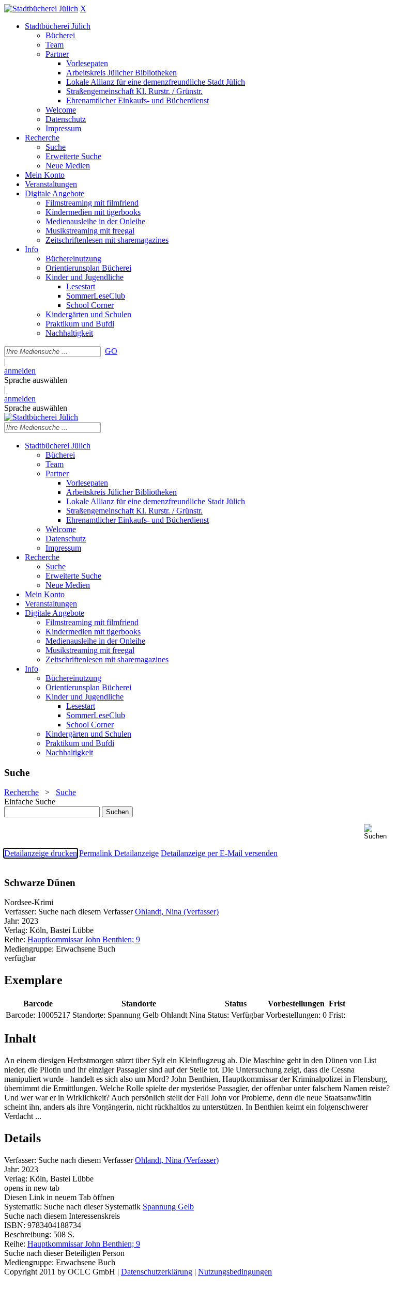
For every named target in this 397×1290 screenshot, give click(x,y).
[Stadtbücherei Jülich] (41, 8)
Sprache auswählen (35, 380)
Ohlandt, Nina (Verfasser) (177, 911)
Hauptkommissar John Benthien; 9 (83, 939)
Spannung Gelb (168, 1206)
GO (111, 351)
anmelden (20, 370)
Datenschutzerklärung (156, 1271)
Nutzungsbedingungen (235, 1271)
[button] (378, 832)
